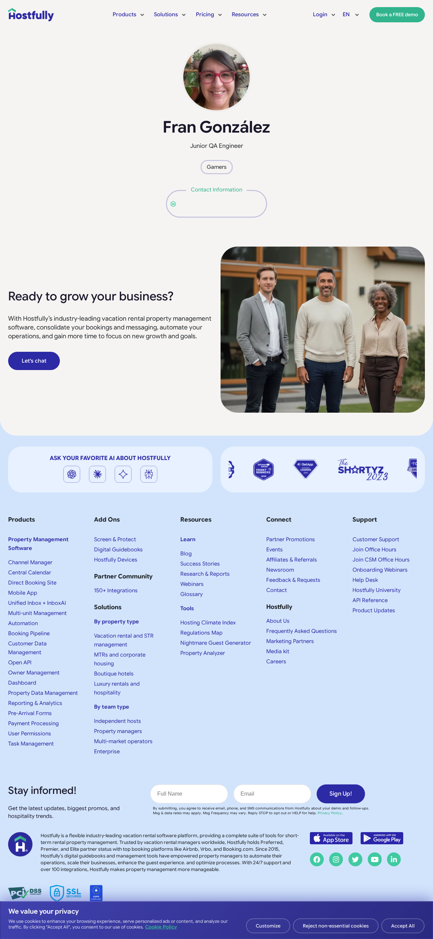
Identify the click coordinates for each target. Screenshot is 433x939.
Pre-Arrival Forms (30, 713)
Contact (276, 590)
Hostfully (279, 607)
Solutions (107, 607)
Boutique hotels (114, 673)
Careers (276, 661)
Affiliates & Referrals (291, 559)
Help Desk (365, 580)
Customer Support (375, 539)
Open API (19, 662)
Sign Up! (340, 793)
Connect (278, 519)
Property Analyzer (202, 653)
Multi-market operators (123, 741)
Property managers (118, 731)
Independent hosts (117, 721)
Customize (268, 926)
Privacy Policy (330, 813)
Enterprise (107, 751)
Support (364, 519)
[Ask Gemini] (123, 474)
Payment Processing (33, 723)
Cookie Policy (161, 927)
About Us (278, 621)
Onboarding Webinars (380, 570)
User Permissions (29, 733)
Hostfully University (376, 590)
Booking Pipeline (29, 633)
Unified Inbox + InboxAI (37, 603)
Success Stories (200, 563)
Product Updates (373, 610)
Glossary (191, 594)
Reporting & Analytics (35, 703)
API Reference (370, 600)
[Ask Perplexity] (149, 474)
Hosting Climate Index (208, 622)
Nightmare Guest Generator (215, 643)
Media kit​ (277, 651)
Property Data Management (43, 693)
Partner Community (123, 576)
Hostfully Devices (115, 559)
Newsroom (280, 570)
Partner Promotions (290, 539)
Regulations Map (201, 632)
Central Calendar (29, 572)
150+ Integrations (116, 590)
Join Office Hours (374, 549)
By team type (111, 707)
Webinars (192, 584)
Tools (187, 608)
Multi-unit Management (37, 613)
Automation (23, 623)
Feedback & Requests (293, 580)
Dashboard (22, 683)
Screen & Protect (115, 539)
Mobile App (22, 593)
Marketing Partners (290, 641)
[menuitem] (129, 14)
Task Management (31, 743)
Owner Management (34, 672)
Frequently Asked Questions (301, 631)
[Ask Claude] (97, 474)
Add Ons (107, 519)
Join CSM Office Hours (381, 559)
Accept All (403, 926)
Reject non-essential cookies (336, 926)
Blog (186, 553)
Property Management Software (38, 544)
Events (274, 549)
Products (21, 519)
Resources (195, 519)
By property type (116, 621)
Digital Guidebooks (118, 549)
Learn (188, 539)
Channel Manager (30, 562)
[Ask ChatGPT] (72, 474)
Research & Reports (205, 574)
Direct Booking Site (32, 582)
